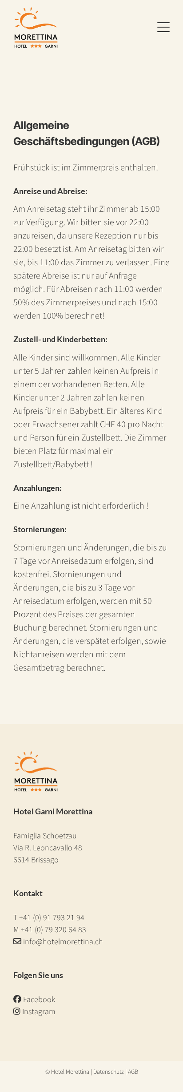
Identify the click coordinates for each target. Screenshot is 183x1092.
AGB (133, 1072)
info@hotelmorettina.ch (63, 941)
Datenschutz (108, 1072)
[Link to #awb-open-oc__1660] (163, 27)
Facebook (38, 999)
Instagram (38, 1011)
